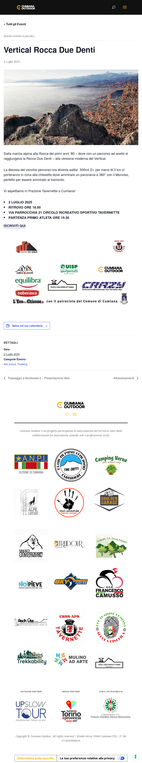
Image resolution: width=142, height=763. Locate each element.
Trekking (22, 364)
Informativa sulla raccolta (36, 758)
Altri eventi (10, 364)
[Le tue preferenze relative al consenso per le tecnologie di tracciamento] (135, 756)
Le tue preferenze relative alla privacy (87, 758)
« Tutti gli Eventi (15, 24)
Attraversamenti (124, 378)
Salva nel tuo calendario (27, 325)
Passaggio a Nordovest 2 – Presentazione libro (38, 378)
